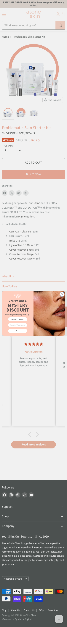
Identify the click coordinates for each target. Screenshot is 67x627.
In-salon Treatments (17, 325)
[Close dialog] (62, 294)
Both (18, 331)
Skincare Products (17, 319)
